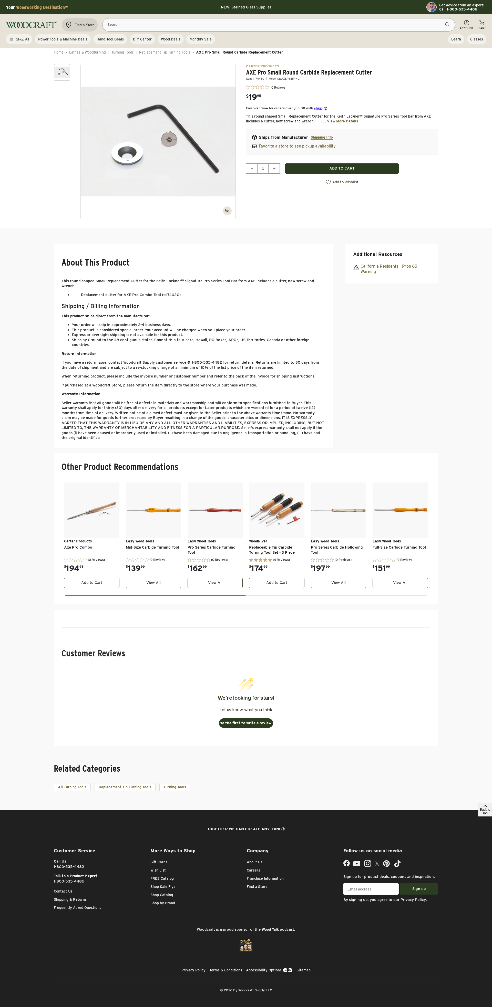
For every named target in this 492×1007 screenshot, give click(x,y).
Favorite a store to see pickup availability (297, 146)
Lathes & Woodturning (87, 52)
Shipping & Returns (70, 899)
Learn (456, 39)
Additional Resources (377, 254)
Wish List (158, 870)
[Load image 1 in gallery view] (62, 72)
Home (59, 52)
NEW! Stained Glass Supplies (246, 7)
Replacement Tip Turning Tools (164, 52)
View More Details (342, 121)
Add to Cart (91, 582)
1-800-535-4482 (69, 866)
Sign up (419, 888)
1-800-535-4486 (69, 881)
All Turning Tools (72, 787)
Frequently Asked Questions (77, 908)
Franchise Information (265, 878)
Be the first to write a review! (246, 723)
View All (153, 582)
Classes (476, 39)
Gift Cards (158, 862)
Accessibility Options (264, 970)
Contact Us (63, 891)
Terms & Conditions (225, 970)
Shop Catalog (161, 895)
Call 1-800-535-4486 (458, 9)
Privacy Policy (413, 899)
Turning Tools (122, 52)
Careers (253, 870)
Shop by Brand (162, 903)
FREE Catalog (162, 878)
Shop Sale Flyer (163, 887)
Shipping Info (322, 137)
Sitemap (303, 970)
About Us (254, 862)
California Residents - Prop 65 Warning (389, 269)
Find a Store (257, 887)
